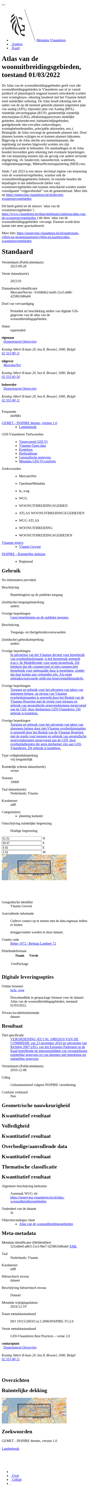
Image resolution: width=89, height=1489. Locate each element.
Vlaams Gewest (30, 546)
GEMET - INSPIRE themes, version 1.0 (29, 423)
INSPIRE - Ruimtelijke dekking (23, 554)
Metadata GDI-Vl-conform (37, 461)
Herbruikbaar (28, 453)
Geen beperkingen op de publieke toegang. (39, 617)
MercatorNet (12, 365)
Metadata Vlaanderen (51, 40)
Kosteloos (26, 449)
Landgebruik (28, 427)
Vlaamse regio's (12, 543)
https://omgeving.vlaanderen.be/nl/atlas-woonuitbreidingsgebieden (37, 1199)
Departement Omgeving (20, 341)
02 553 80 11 (11, 353)
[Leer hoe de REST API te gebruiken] (10, 1483)
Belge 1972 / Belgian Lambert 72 (33, 943)
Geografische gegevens (35, 457)
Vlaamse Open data (32, 445)
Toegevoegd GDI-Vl (33, 441)
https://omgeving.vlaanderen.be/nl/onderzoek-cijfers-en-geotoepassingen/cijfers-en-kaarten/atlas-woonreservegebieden (40, 237)
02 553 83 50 (11, 377)
